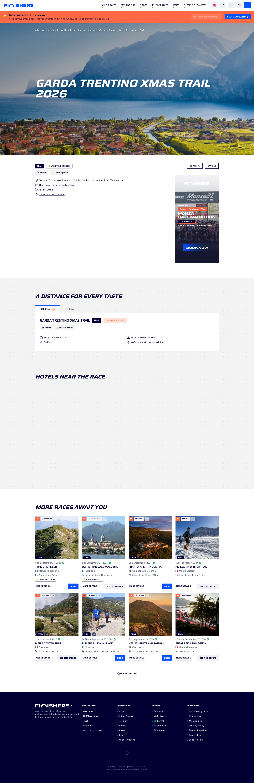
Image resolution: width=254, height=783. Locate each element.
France (122, 711)
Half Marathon (91, 716)
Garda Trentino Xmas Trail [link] (131, 30)
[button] (47, 309)
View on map (116, 180)
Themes (143, 5)
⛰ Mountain (160, 725)
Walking (87, 725)
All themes (159, 730)
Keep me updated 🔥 (238, 16)
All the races (109, 5)
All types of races (92, 730)
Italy (52, 30)
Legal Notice (196, 740)
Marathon (88, 711)
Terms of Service (198, 730)
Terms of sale (196, 735)
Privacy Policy (196, 725)
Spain (121, 730)
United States (125, 716)
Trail (85, 721)
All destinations (126, 740)
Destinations (128, 5)
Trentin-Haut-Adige (66, 30)
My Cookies (195, 721)
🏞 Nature (159, 711)
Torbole (112, 30)
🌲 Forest (159, 721)
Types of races (160, 5)
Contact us (195, 716)
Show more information (52, 194)
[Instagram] (127, 754)
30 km (50, 190)
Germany (123, 721)
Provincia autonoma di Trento (92, 30)
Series (176, 5)
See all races (128, 673)
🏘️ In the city (161, 716)
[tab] (47, 309)
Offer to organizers (195, 5)
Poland (122, 725)
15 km (42, 190)
